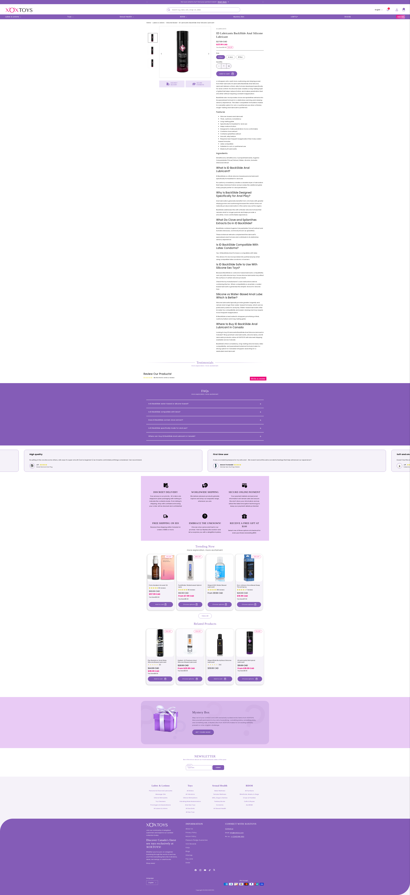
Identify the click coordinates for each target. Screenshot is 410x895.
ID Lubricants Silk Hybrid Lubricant (246, 661)
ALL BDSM (249, 805)
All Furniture (249, 791)
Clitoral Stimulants (160, 798)
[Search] (169, 9)
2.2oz (220, 57)
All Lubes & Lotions (160, 808)
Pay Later (189, 859)
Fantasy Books (219, 801)
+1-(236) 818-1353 (237, 837)
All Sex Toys (190, 812)
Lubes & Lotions (158, 23)
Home (148, 23)
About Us (189, 829)
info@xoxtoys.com (237, 833)
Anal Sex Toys (190, 805)
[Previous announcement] (147, 2)
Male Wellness (219, 791)
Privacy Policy (191, 832)
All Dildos (190, 791)
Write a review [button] (258, 378)
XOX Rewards (191, 844)
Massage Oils (161, 794)
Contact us (229, 829)
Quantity (219, 62)
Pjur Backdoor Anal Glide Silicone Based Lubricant (157, 661)
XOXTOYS (211, 890)
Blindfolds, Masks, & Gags (249, 794)
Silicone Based (171, 23)
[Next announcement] (263, 2)
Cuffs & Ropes (249, 801)
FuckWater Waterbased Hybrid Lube (189, 586)
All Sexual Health (220, 808)
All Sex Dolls (190, 808)
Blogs (188, 851)
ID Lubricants (221, 29)
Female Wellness (219, 794)
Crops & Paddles (249, 798)
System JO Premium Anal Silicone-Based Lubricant (187, 661)
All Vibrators (190, 794)
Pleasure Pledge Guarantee (197, 840)
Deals (188, 863)
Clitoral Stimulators (190, 798)
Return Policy (191, 836)
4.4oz (230, 57)
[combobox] (203, 9)
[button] (403, 9)
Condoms (219, 805)
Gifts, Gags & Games (219, 798)
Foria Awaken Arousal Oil (158, 585)
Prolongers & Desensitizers (160, 805)
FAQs (188, 848)
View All (205, 616)
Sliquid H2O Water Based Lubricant (217, 586)
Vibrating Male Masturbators (190, 801)
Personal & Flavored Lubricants (160, 791)
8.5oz (240, 57)
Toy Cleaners (161, 801)
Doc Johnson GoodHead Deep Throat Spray (248, 586)
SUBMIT (218, 767)
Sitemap (189, 855)
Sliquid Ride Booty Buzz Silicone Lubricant (219, 661)
